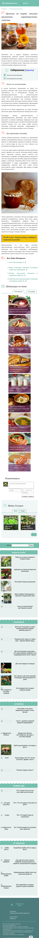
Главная (4, 9)
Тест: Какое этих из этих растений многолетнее (25, 791)
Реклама (12, 918)
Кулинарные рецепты (16, 9)
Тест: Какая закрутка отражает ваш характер (25, 828)
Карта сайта (14, 917)
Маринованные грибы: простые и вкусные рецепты (25, 873)
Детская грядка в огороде (24, 663)
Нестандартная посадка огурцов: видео (25, 689)
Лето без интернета (16, 262)
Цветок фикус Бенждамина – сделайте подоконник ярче (25, 595)
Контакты (13, 911)
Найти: (9, 545)
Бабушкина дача (11, 3)
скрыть (29, 70)
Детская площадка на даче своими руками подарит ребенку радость (25, 628)
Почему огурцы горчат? (25, 770)
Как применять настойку (13, 79)
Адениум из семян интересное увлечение (25, 570)
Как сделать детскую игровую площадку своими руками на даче (25, 677)
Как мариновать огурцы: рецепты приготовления (25, 885)
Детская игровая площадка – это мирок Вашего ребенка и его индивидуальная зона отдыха (25, 653)
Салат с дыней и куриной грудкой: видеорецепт (25, 721)
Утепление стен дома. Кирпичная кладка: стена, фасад (25, 710)
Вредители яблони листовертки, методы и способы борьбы (25, 734)
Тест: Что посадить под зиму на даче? (25, 803)
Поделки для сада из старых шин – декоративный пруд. (24, 640)
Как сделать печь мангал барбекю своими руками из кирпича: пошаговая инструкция (25, 861)
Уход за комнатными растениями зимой (25, 607)
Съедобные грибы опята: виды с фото (25, 848)
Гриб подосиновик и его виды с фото (25, 746)
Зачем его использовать (13, 75)
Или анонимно (26, 490)
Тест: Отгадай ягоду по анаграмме (25, 816)
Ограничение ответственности (20, 913)
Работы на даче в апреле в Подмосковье (25, 558)
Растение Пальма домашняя (25, 582)
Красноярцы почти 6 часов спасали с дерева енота (25, 758)
